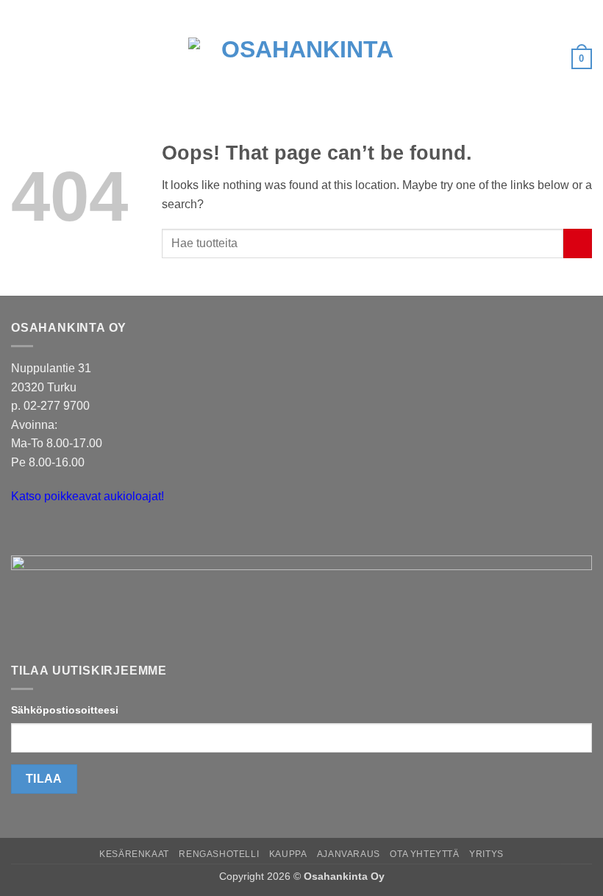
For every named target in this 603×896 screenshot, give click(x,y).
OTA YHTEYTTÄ (424, 854)
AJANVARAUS (348, 854)
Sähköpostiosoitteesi (64, 710)
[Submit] (577, 243)
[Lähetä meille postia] (25, 534)
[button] (20, 58)
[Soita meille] (51, 534)
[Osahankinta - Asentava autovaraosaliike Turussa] (301, 59)
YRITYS (486, 854)
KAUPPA (288, 854)
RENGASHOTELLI (219, 854)
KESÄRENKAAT (134, 854)
